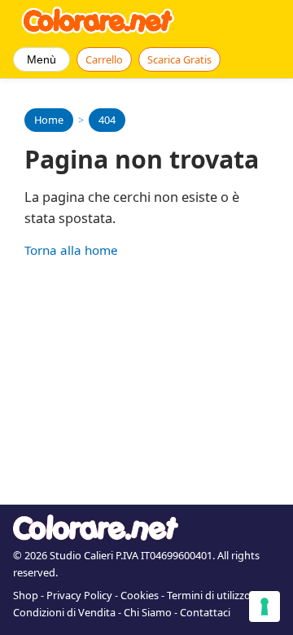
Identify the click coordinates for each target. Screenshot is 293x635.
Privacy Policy (79, 595)
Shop (25, 595)
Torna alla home (71, 250)
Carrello (104, 59)
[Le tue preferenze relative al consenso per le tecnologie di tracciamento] (264, 606)
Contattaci (205, 612)
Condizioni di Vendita (64, 612)
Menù (41, 59)
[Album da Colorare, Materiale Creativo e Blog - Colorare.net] (98, 20)
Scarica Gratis (179, 59)
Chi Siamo (148, 612)
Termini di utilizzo (209, 595)
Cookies (139, 595)
